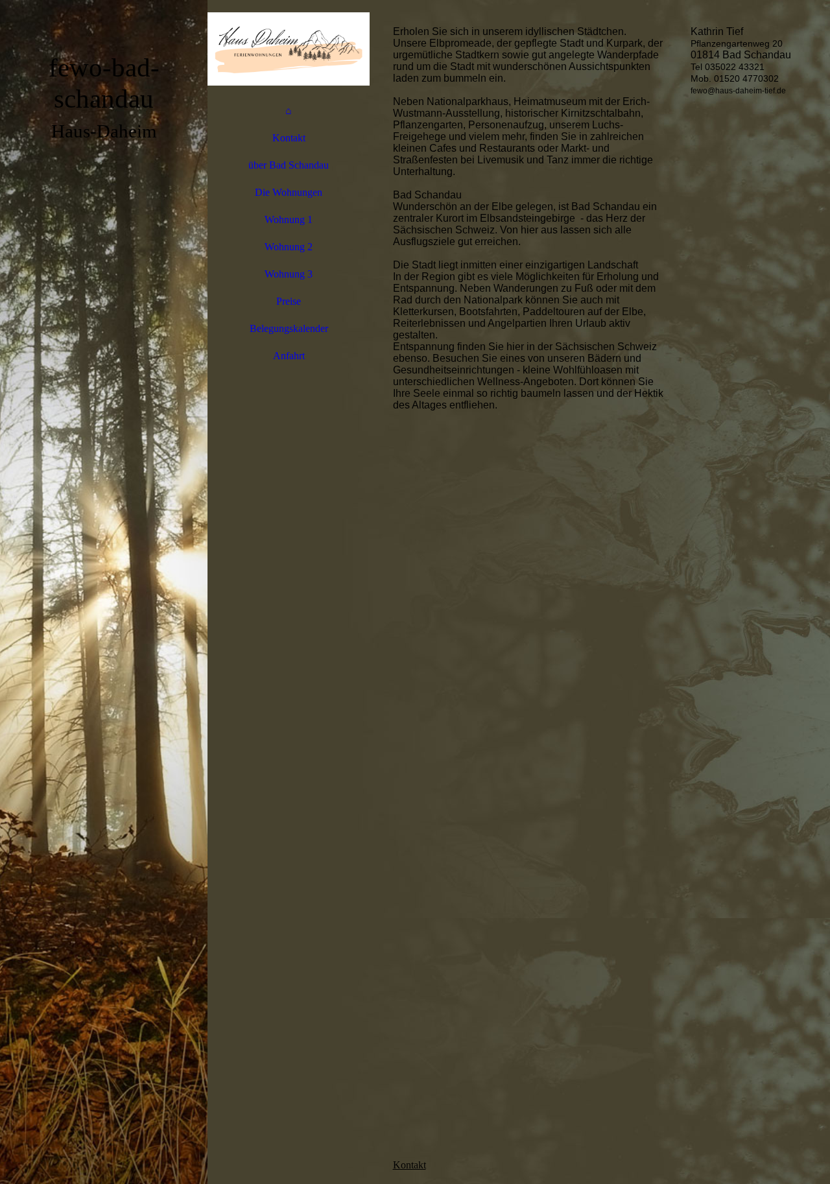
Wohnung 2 (289, 246)
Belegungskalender (289, 328)
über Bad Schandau (288, 165)
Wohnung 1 (289, 219)
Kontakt (288, 137)
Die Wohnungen (288, 192)
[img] (104, 592)
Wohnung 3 (289, 273)
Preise (288, 301)
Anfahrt (289, 355)
